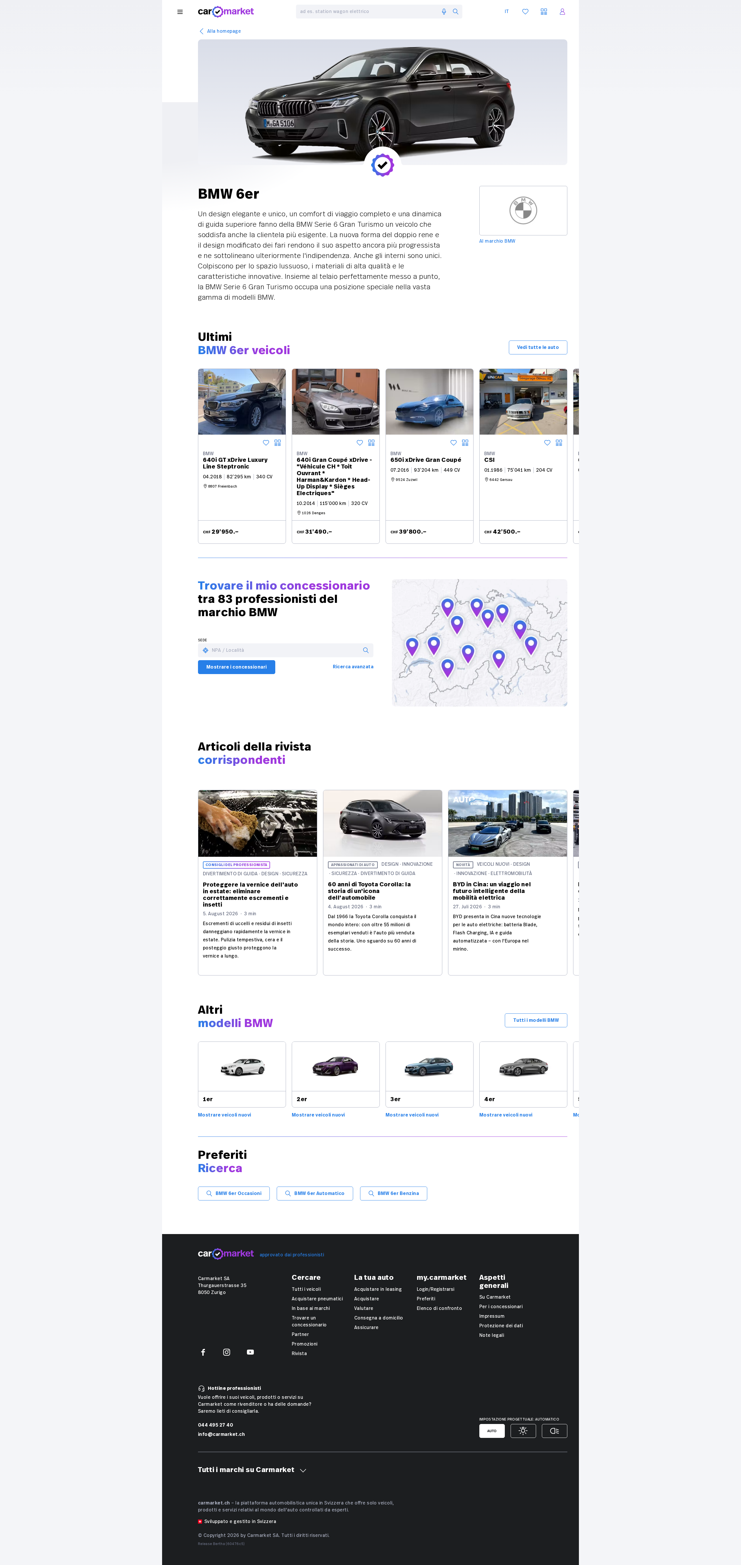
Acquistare (366, 1299)
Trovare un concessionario (309, 1321)
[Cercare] (455, 11)
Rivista (299, 1354)
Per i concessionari (500, 1307)
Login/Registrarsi (435, 1289)
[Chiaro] (523, 1431)
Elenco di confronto (439, 1308)
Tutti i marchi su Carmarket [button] (246, 1470)
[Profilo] (562, 11)
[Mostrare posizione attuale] (205, 650)
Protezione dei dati (501, 1326)
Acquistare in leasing (378, 1289)
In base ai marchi (311, 1308)
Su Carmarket (495, 1297)
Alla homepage (224, 31)
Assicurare (366, 1327)
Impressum (492, 1316)
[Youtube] (250, 1352)
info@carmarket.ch (221, 1434)
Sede (202, 640)
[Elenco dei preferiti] (525, 11)
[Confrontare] (277, 443)
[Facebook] (203, 1352)
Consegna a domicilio (378, 1318)
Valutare (363, 1308)
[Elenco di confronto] (543, 11)
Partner (300, 1334)
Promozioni (305, 1344)
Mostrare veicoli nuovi (224, 1115)
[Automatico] (492, 1431)
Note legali (491, 1335)
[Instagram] (227, 1352)
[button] (303, 1470)
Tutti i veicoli (306, 1289)
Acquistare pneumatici (317, 1299)
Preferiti (426, 1299)
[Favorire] (266, 443)
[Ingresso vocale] (444, 11)
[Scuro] (554, 1431)
